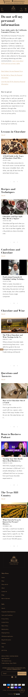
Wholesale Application (7, 636)
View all (3, 135)
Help (3, 647)
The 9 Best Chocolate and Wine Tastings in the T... (13, 336)
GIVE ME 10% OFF (22, 673)
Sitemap (4, 643)
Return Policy (5, 626)
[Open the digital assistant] (22, 690)
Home (3, 577)
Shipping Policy (6, 633)
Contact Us (4, 591)
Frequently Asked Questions (8, 612)
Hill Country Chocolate (11, 690)
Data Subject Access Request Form (12, 71)
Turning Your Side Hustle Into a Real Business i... (13, 460)
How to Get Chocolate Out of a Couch (14, 402)
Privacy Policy (5, 619)
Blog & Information (6, 640)
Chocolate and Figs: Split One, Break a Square (12, 218)
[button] (2, 8)
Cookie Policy (5, 622)
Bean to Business (6, 598)
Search (3, 608)
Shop (3, 581)
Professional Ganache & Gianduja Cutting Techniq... (13, 278)
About (3, 588)
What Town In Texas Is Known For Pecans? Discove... (12, 522)
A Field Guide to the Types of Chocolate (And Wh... (13, 157)
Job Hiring (4, 650)
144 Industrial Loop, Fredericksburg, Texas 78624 (15, 3)
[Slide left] (10, 181)
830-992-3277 (7, 1)
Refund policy (5, 629)
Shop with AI (5, 584)
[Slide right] (17, 181)
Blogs (3, 595)
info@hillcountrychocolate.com (19, 1)
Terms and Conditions (7, 615)
